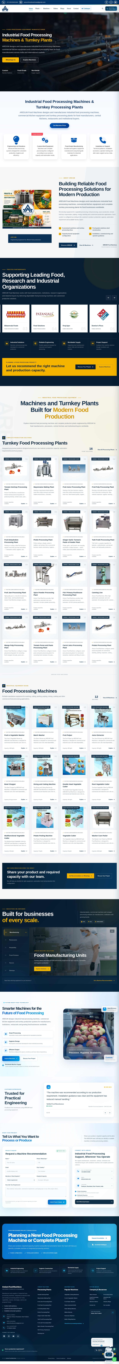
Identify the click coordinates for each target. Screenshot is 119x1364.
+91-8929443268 (12, 2)
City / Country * (41, 1167)
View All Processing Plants (106, 449)
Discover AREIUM (66, 245)
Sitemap (69, 1358)
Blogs (62, 8)
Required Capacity (42, 1176)
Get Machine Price (59, 125)
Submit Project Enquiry (56, 1202)
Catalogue (86, 8)
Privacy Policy (51, 1358)
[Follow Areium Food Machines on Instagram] (9, 1336)
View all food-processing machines (73, 1323)
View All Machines (85, 245)
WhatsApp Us (11, 60)
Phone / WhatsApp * (42, 1158)
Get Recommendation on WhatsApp (79, 876)
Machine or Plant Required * (12, 1176)
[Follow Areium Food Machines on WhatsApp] (18, 1336)
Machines (46, 8)
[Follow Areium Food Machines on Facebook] (4, 1336)
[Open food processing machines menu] (51, 8)
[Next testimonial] (109, 1112)
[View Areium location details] (112, 1312)
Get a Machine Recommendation (103, 980)
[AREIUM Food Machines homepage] (10, 8)
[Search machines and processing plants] (102, 9)
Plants (37, 8)
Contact (76, 8)
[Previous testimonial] (105, 1112)
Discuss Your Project (84, 367)
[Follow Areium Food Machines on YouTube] (13, 1336)
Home (31, 8)
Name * (7, 1158)
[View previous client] (108, 297)
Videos (55, 8)
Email (6, 1167)
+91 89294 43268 (11, 1328)
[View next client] (114, 297)
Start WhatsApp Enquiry (83, 1201)
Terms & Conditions (60, 1358)
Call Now (100, 1350)
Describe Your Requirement (12, 1185)
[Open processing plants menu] (41, 8)
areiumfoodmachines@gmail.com (34, 2)
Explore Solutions (41, 969)
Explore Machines (29, 60)
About (69, 8)
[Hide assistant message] (111, 1338)
